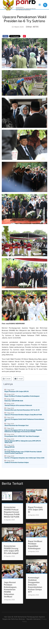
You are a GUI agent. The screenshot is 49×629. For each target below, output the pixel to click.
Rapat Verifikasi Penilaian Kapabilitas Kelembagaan (22, 396)
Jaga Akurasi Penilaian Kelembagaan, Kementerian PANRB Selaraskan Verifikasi (10, 589)
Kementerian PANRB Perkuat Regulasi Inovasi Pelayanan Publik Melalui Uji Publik (12, 512)
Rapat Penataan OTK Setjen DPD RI (17, 391)
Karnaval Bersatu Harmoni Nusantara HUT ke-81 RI (22, 410)
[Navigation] (40, 4)
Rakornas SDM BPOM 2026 (14, 401)
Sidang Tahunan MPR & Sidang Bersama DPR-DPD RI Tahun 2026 (23, 441)
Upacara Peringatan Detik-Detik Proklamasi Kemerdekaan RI (24, 420)
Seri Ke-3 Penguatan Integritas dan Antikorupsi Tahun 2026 (24, 458)
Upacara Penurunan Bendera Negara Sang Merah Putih (23, 414)
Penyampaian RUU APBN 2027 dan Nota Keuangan (22, 436)
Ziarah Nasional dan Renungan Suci (17, 425)
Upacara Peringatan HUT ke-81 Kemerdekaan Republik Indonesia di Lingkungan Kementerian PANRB (23, 430)
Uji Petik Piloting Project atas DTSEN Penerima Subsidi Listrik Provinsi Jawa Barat (23, 452)
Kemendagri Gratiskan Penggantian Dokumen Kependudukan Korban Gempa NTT (35, 585)
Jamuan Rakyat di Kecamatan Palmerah (18, 405)
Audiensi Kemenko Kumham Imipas (17, 462)
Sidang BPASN (10, 447)
